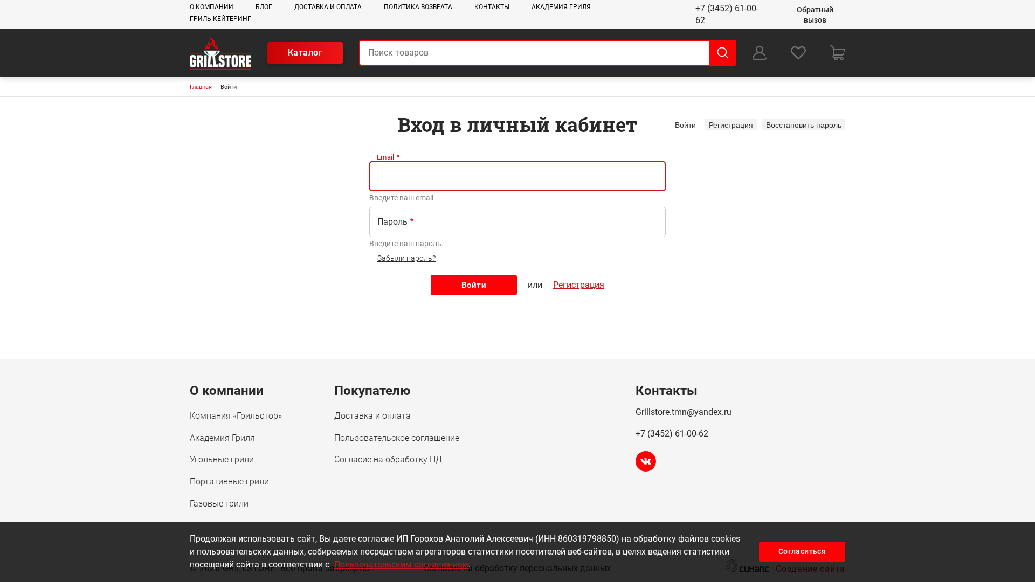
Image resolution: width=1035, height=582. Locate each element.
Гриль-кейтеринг (220, 19)
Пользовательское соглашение (396, 438)
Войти (687, 124)
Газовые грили (219, 503)
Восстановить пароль (803, 124)
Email (386, 157)
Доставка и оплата (328, 7)
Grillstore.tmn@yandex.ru (684, 412)
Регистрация (731, 124)
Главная (201, 87)
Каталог (305, 52)
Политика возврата (418, 7)
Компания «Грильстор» (236, 416)
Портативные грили (229, 481)
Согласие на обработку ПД (388, 459)
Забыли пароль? (406, 258)
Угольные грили (222, 459)
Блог (264, 7)
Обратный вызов (815, 14)
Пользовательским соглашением (401, 564)
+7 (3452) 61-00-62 (726, 14)
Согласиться (802, 551)
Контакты (491, 7)
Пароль (392, 222)
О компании (211, 7)
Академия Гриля (561, 7)
